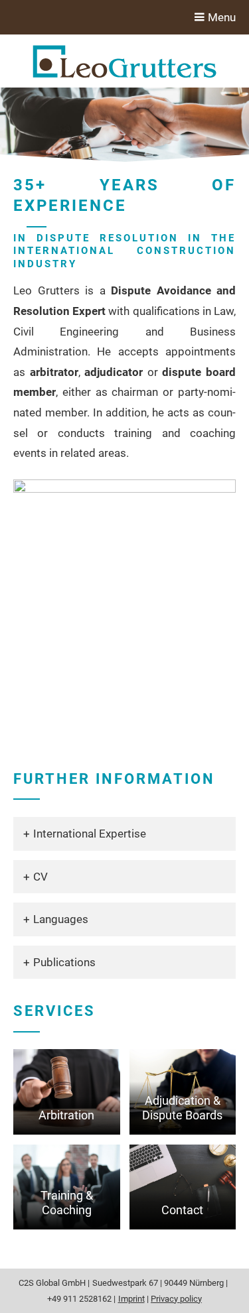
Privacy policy (176, 1299)
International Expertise (89, 833)
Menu (220, 17)
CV (40, 876)
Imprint (131, 1299)
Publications (64, 962)
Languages (60, 919)
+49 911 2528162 (79, 1299)
